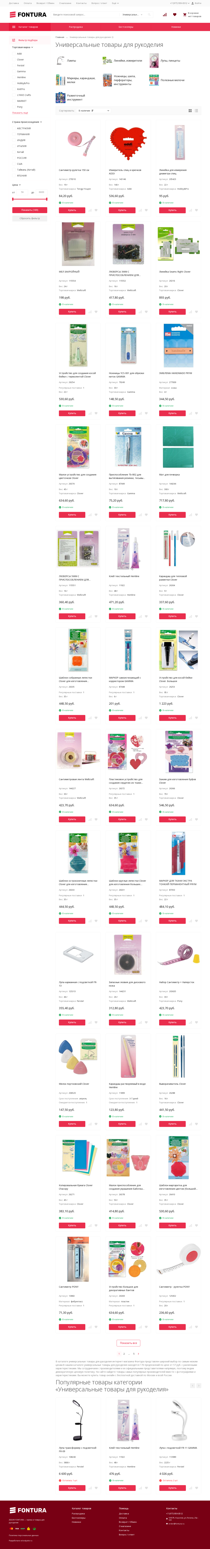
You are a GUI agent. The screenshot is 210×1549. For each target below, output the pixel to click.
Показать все (128, 1343)
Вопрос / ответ (99, 3)
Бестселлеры (126, 26)
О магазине (65, 3)
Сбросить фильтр (30, 218)
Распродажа (76, 26)
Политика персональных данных (24, 1535)
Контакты (81, 3)
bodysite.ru (27, 1540)
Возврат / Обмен (45, 3)
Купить (72, 210)
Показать (26, 209)
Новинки (176, 26)
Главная (60, 37)
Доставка (14, 3)
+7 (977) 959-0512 (174, 1513)
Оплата (28, 3)
